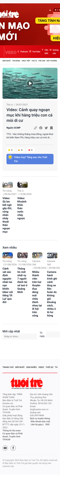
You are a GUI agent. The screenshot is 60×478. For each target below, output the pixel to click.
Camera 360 (36, 263)
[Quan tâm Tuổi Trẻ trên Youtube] (5, 448)
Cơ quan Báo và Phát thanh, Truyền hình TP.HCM (12, 436)
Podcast (24, 51)
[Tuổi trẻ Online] (27, 383)
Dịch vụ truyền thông (40, 418)
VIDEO (10, 52)
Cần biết (46, 51)
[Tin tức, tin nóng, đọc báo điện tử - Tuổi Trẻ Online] (3, 52)
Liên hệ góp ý (37, 424)
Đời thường (52, 61)
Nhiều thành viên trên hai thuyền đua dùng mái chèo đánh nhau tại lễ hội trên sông (37, 293)
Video (41, 367)
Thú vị (34, 61)
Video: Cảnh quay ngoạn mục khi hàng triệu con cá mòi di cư (29, 115)
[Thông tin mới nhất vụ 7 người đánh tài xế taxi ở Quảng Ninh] (22, 255)
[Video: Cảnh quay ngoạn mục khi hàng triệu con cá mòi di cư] (30, 83)
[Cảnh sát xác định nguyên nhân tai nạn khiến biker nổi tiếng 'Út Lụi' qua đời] (7, 255)
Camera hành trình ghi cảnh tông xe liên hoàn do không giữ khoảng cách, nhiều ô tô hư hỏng (52, 293)
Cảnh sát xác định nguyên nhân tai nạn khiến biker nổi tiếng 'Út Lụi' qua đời (7, 285)
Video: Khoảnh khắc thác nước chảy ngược (21, 208)
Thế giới (41, 61)
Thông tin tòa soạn (11, 430)
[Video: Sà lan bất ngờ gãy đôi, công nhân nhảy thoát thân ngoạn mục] (7, 185)
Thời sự (49, 367)
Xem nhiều (9, 247)
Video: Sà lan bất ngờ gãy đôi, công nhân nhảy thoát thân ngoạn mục (7, 215)
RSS (48, 424)
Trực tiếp (26, 61)
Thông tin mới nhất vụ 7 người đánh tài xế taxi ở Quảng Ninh (22, 280)
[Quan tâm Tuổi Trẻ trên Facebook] (13, 448)
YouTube (36, 51)
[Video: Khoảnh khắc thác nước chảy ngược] (22, 185)
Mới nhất (6, 61)
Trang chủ (8, 367)
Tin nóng (16, 61)
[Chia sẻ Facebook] (41, 128)
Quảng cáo (55, 51)
